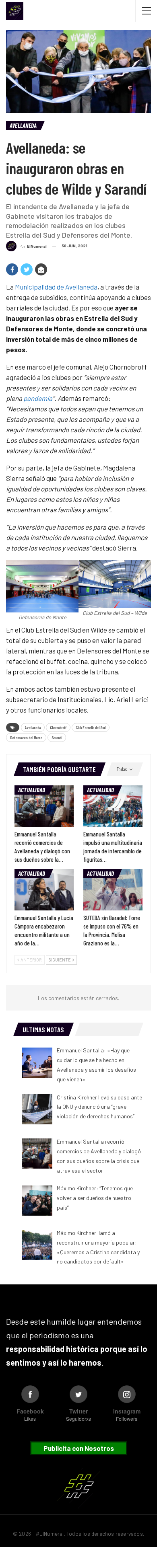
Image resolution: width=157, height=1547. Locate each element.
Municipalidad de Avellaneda (56, 287)
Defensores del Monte (26, 737)
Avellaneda (23, 125)
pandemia (37, 398)
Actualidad (31, 789)
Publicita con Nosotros (78, 1448)
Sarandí (57, 737)
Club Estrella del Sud (90, 727)
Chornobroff (58, 727)
